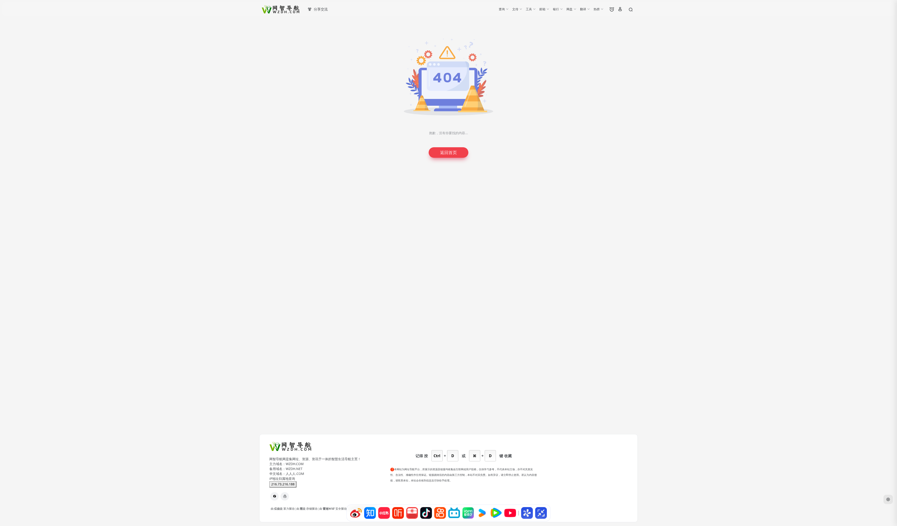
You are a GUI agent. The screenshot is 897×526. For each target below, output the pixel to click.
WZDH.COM (295, 464)
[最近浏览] (612, 9)
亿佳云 (278, 508)
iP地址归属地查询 (282, 478)
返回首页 (448, 152)
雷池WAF (329, 508)
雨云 (303, 508)
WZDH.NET (294, 468)
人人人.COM (295, 473)
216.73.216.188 (283, 484)
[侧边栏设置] (888, 499)
